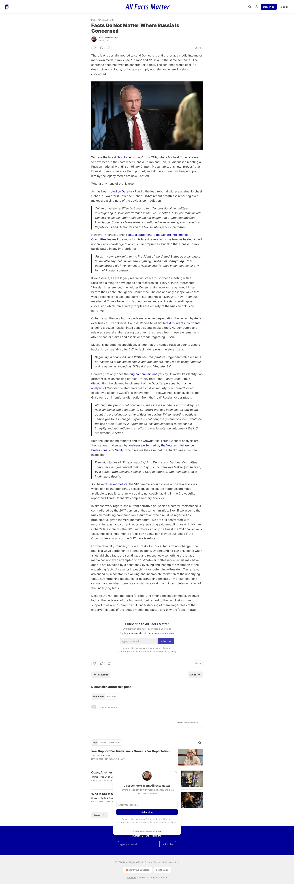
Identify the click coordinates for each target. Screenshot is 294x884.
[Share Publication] (256, 7)
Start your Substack (138, 869)
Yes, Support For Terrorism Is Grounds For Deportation (130, 751)
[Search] (250, 7)
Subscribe (268, 6)
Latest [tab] (103, 742)
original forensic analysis (146, 374)
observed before (116, 484)
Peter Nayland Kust (108, 38)
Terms (157, 862)
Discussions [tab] (115, 742)
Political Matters (102, 20)
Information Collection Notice (146, 822)
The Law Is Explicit (101, 755)
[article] (147, 757)
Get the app (162, 869)
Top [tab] (95, 742)
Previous (103, 674)
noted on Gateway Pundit (126, 191)
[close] (176, 772)
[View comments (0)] (102, 48)
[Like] (94, 48)
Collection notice (170, 862)
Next (193, 674)
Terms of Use (162, 819)
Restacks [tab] (111, 696)
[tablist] (104, 697)
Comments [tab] (98, 696)
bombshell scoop (130, 157)
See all (97, 815)
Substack (131, 877)
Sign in (284, 6)
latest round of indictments (181, 323)
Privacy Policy (170, 822)
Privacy (148, 862)
